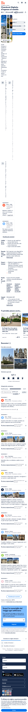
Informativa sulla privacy (10, 632)
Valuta (3, 664)
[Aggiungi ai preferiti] (19, 314)
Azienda (4, 683)
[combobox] (16, 394)
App (3, 671)
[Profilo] (25, 3)
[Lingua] (22, 3)
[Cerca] (18, 3)
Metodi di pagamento (7, 689)
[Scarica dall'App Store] (18, 675)
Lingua (4, 657)
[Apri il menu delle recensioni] (25, 400)
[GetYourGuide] (3, 3)
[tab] (11, 639)
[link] (11, 326)
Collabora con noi (6, 686)
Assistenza (4, 680)
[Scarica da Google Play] (7, 675)
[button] (7, 12)
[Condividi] (25, 12)
